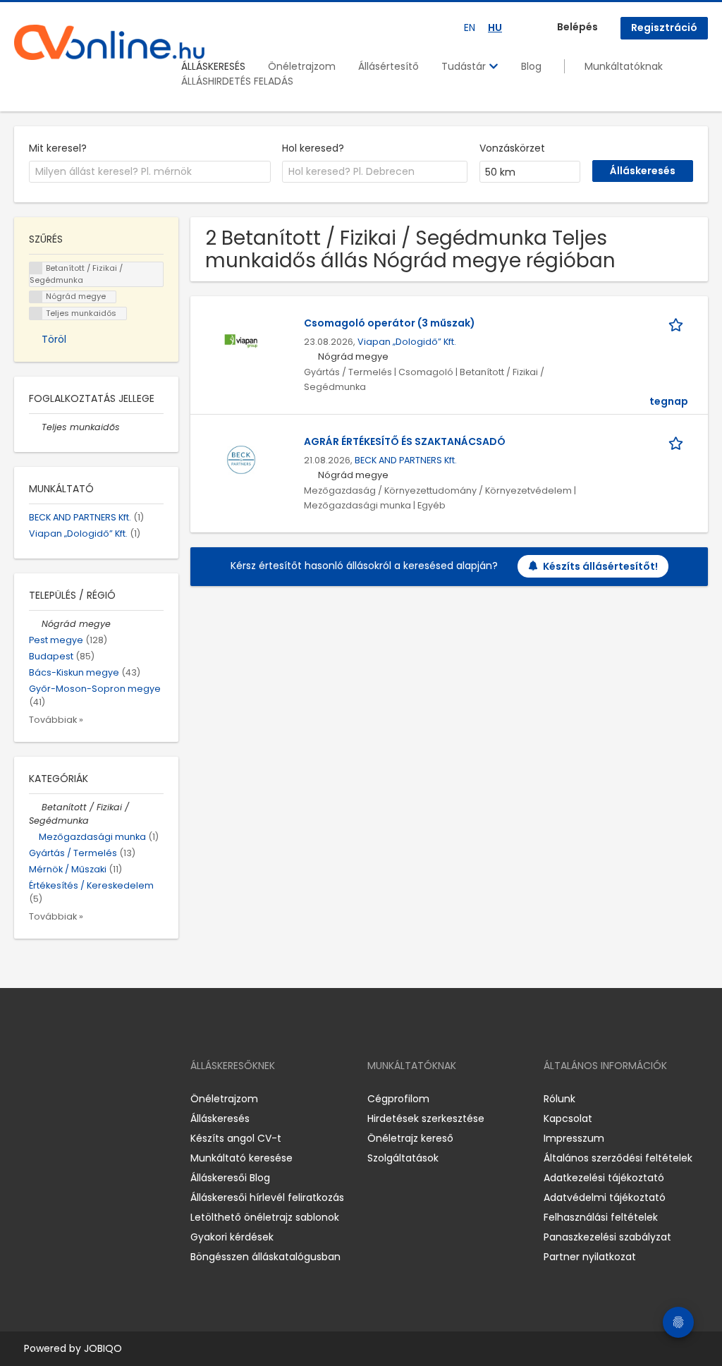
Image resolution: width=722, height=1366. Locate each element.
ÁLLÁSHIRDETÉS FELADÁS (237, 81)
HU (495, 27)
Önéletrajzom (302, 66)
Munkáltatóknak (624, 66)
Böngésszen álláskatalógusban (265, 1257)
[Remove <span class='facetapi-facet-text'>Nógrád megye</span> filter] (36, 297)
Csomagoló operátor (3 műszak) (389, 323)
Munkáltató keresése (241, 1158)
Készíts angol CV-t (235, 1138)
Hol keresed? (313, 148)
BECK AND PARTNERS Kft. (406, 460)
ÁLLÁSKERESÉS (213, 66)
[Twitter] (91, 1099)
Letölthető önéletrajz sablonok (264, 1217)
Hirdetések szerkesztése (425, 1118)
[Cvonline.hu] (109, 42)
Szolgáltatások (403, 1158)
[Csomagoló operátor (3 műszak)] (241, 341)
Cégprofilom (398, 1099)
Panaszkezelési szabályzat (607, 1237)
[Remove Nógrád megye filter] (35, 624)
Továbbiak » (56, 720)
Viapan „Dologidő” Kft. (406, 342)
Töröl (54, 339)
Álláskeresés (220, 1118)
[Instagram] (47, 1099)
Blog (531, 66)
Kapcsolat (568, 1118)
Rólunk (559, 1099)
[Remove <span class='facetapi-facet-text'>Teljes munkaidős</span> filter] (36, 313)
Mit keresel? (58, 148)
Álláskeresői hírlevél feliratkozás (267, 1197)
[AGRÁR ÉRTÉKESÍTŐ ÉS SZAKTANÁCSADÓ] (241, 459)
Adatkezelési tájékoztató (604, 1178)
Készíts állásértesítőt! (600, 566)
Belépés (577, 27)
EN (469, 27)
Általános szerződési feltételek (618, 1158)
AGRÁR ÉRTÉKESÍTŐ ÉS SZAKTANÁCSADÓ (405, 441)
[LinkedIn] (71, 1099)
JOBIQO (103, 1348)
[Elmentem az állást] (678, 323)
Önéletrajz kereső (410, 1138)
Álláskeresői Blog (230, 1178)
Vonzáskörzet (512, 148)
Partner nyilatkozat (590, 1257)
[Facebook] (24, 1099)
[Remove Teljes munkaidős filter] (35, 427)
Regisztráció (664, 27)
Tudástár (465, 66)
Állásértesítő (388, 66)
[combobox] (150, 172)
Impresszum (574, 1138)
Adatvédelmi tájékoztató (605, 1197)
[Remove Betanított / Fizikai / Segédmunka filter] (35, 807)
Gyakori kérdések (232, 1237)
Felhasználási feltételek (601, 1217)
